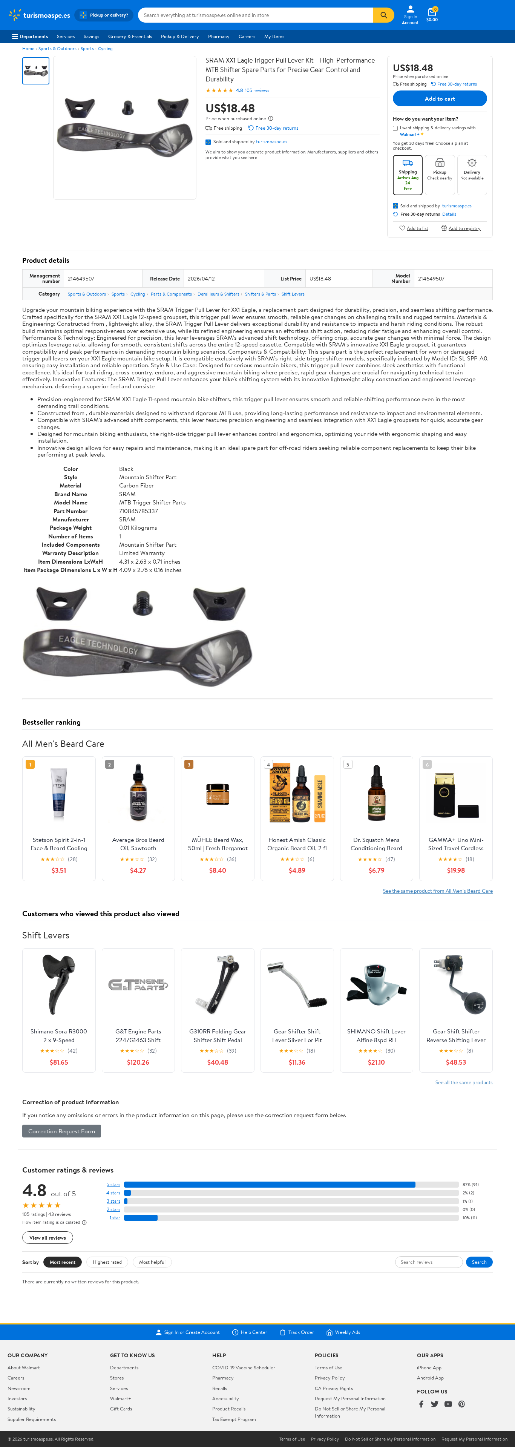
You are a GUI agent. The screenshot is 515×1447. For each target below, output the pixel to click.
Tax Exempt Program (234, 1419)
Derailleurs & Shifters (218, 294)
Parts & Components (171, 294)
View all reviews (47, 1237)
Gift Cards (121, 1408)
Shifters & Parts (260, 294)
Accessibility (225, 1398)
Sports (87, 48)
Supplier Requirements (32, 1419)
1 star (115, 1217)
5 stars (113, 1184)
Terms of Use (328, 1367)
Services (66, 36)
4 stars (113, 1193)
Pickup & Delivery (180, 36)
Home (28, 48)
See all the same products (464, 1082)
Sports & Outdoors (57, 48)
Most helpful (152, 1261)
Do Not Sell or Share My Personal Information (390, 1439)
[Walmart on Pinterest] (462, 1404)
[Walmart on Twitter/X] (435, 1404)
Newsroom (19, 1388)
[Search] (383, 15)
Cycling (105, 48)
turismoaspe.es (271, 141)
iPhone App (429, 1367)
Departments (34, 36)
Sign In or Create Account (192, 1332)
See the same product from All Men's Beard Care (438, 890)
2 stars (113, 1209)
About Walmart (24, 1367)
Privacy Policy (330, 1377)
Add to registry (465, 228)
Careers (247, 36)
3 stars (113, 1201)
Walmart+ (120, 1398)
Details (449, 214)
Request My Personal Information (350, 1398)
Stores (117, 1377)
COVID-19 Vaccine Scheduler (243, 1367)
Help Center (254, 1332)
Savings (91, 36)
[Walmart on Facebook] (421, 1404)
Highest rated (107, 1261)
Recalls (219, 1388)
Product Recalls (228, 1408)
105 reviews (257, 90)
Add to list (417, 228)
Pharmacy (219, 36)
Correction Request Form (61, 1131)
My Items (274, 36)
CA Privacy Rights (334, 1388)
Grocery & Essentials (130, 36)
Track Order (301, 1332)
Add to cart (440, 98)
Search (479, 1261)
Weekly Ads (347, 1332)
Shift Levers (293, 294)
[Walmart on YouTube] (448, 1404)
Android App (430, 1377)
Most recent (62, 1261)
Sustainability (21, 1408)
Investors (17, 1398)
